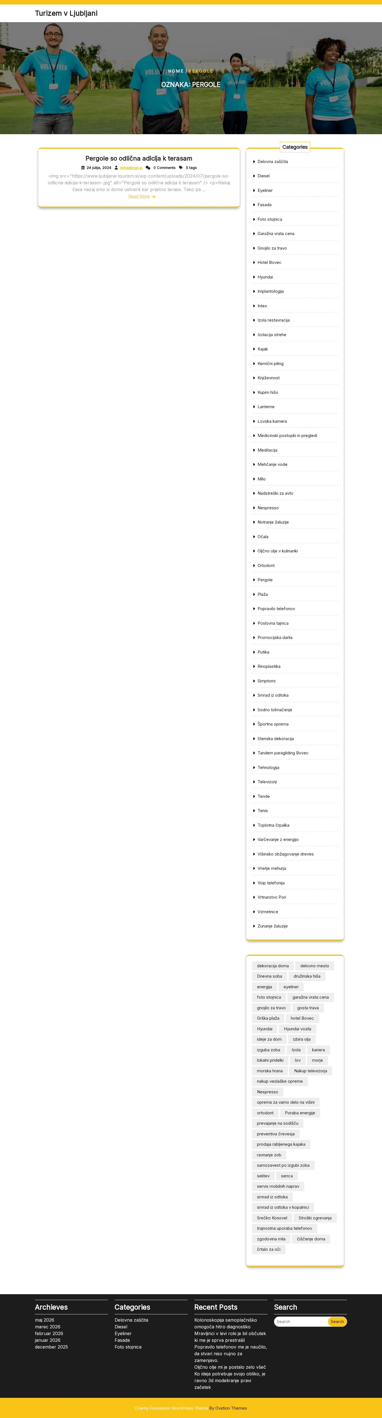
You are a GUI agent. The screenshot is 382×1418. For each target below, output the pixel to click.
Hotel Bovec (270, 262)
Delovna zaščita (273, 161)
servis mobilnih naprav (278, 1186)
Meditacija (267, 450)
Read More (139, 196)
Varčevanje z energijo (278, 839)
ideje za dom (269, 1039)
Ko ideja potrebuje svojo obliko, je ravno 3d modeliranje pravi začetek (229, 1380)
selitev (263, 1175)
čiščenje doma (311, 1239)
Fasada (265, 204)
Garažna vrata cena (276, 233)
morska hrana (270, 1070)
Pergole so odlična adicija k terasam (139, 158)
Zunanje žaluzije (273, 926)
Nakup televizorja (310, 1070)
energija (264, 986)
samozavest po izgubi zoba (283, 1165)
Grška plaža (268, 1018)
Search (337, 1321)
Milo (262, 479)
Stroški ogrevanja (315, 1218)
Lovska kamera (272, 421)
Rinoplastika (269, 666)
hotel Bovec (302, 1018)
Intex (262, 305)
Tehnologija (268, 767)
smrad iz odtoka (272, 1197)
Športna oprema (273, 724)
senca (287, 1175)
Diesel (264, 175)
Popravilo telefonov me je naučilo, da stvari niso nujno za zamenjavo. (230, 1353)
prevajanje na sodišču (277, 1123)
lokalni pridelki (270, 1060)
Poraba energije (300, 1112)
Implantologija (271, 291)
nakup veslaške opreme (280, 1081)
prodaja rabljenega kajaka (281, 1144)
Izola (296, 1049)
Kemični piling (271, 363)
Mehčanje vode (272, 464)
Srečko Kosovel (272, 1218)
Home (176, 71)
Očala (263, 536)
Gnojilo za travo (272, 248)
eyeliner (291, 986)
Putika (263, 652)
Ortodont (266, 565)
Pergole (265, 579)
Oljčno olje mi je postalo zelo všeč (230, 1367)
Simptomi (266, 681)
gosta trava (308, 1007)
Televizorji (267, 781)
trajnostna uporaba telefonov (284, 1228)
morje (317, 1060)
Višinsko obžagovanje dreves (286, 854)
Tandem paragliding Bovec (283, 753)
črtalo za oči (268, 1249)
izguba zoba (268, 1049)
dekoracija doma (273, 965)
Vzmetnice (268, 911)
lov (298, 1060)
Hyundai (265, 277)
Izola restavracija (274, 320)
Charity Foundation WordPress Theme (191, 1408)
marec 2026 (47, 1326)
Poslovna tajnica (273, 623)
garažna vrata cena (311, 997)
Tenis (263, 810)
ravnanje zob (269, 1154)
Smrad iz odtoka (273, 695)
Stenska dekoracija (276, 738)
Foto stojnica (270, 219)
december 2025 (51, 1347)
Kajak (263, 349)
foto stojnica (269, 997)
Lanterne (266, 406)
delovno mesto (314, 965)
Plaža (263, 594)
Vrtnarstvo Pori (272, 897)
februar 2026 (49, 1333)
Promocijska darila (275, 637)
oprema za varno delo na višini (286, 1102)
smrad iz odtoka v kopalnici (283, 1207)
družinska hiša (307, 976)
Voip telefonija (271, 882)
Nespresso (268, 507)
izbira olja (302, 1039)
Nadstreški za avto (275, 493)
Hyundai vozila (297, 1028)
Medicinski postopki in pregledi (287, 435)
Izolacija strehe (272, 334)
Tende (264, 796)
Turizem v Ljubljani (66, 13)
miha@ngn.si (131, 167)
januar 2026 (47, 1340)
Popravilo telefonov (276, 608)
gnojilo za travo (271, 1007)
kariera (318, 1049)
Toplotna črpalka (273, 825)
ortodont (265, 1112)
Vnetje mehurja (272, 868)
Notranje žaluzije (273, 522)
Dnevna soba (269, 976)
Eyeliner (265, 190)
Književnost (269, 377)
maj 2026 (44, 1320)
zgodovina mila (271, 1239)
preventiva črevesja (276, 1133)
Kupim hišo (268, 392)
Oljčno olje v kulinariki (278, 551)
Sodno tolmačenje (275, 709)
